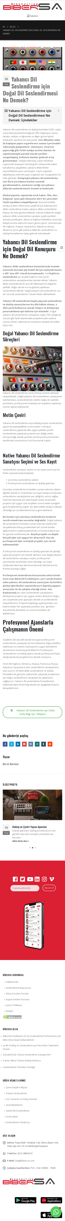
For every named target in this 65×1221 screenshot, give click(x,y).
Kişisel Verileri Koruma (17, 999)
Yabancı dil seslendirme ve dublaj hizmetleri (26, 129)
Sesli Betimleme (14, 1104)
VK (30, 744)
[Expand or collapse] (58, 110)
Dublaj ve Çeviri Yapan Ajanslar (29, 827)
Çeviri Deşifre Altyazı (16, 1087)
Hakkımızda (12, 981)
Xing (37, 744)
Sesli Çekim (12, 1116)
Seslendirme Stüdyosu (18, 1122)
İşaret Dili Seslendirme (17, 1110)
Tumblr (43, 744)
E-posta (24, 744)
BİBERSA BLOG (10, 1029)
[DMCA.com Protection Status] (12, 1016)
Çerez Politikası (14, 1005)
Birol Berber (11, 764)
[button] (29, 847)
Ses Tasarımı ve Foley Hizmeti (21, 1099)
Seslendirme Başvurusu (18, 987)
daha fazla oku (20, 841)
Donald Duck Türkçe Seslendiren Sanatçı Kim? (27, 1054)
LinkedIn (18, 744)
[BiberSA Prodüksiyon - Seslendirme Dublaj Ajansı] (32, 6)
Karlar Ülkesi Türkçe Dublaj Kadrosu (22, 1060)
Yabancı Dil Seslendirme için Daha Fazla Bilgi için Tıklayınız (35, 712)
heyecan (11, 744)
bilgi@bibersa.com (24, 1160)
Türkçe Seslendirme (16, 1093)
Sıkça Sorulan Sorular (17, 993)
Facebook (5, 744)
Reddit (50, 744)
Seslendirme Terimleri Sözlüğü (19, 1067)
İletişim (9, 1011)
